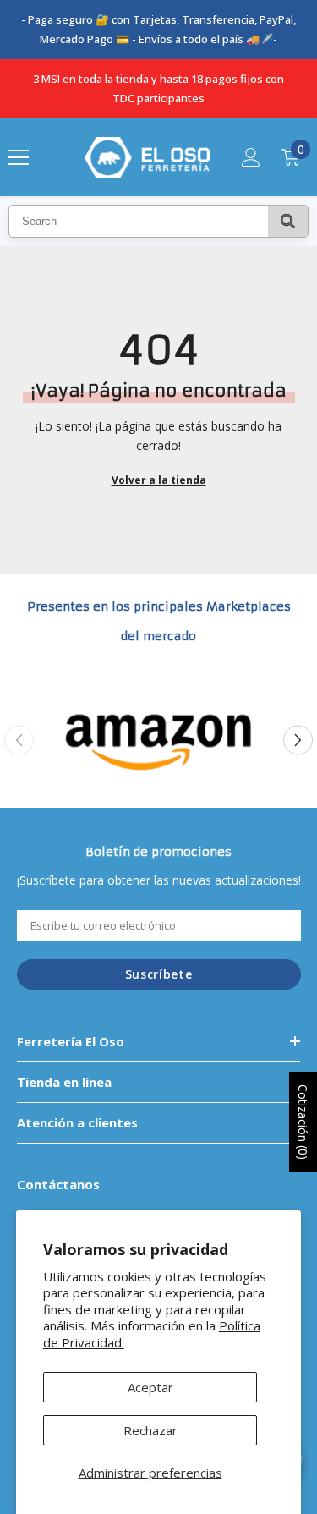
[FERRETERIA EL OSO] (158, 740)
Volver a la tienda (159, 480)
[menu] (18, 157)
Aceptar (150, 1387)
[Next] (298, 739)
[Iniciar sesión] (251, 157)
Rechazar (150, 1430)
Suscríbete (159, 974)
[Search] (288, 221)
